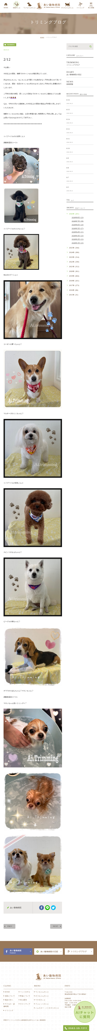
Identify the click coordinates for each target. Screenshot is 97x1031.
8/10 (68, 148)
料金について (25, 996)
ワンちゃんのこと (42, 992)
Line (47, 907)
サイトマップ (25, 1004)
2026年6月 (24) (78, 225)
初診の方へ (9, 1000)
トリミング (9, 1010)
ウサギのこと (40, 1000)
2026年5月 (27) (78, 228)
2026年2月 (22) (78, 239)
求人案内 (23, 1000)
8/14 (68, 119)
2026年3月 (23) (78, 236)
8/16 (68, 100)
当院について (10, 996)
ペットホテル (25, 992)
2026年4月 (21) (78, 232)
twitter (53, 907)
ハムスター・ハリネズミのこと (47, 1008)
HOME (42, 37)
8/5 (67, 187)
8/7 (67, 177)
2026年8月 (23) (78, 217)
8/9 (67, 158)
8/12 (68, 129)
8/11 (68, 139)
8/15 (68, 109)
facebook (41, 907)
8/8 (67, 168)
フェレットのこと (42, 1004)
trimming (11, 45)
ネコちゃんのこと (42, 996)
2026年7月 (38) (78, 221)
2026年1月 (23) (78, 243)
